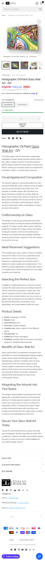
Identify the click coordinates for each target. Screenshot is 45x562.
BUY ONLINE (7, 471)
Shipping (11, 90)
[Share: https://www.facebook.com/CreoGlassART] (9, 138)
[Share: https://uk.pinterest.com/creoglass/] (16, 138)
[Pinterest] (20, 490)
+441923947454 (13, 498)
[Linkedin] (28, 490)
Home (4, 15)
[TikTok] (24, 490)
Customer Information (11, 465)
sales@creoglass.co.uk (17, 508)
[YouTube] (16, 490)
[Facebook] (3, 490)
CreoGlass (5, 75)
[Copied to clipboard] (20, 138)
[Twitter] (8, 490)
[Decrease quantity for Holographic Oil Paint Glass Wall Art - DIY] (3, 119)
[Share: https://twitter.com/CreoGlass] (13, 138)
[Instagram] (12, 490)
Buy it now (22, 131)
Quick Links (6, 458)
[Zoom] (39, 22)
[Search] (40, 9)
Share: (4, 138)
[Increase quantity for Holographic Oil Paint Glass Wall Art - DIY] (38, 119)
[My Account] (37, 3)
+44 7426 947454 (23, 503)
